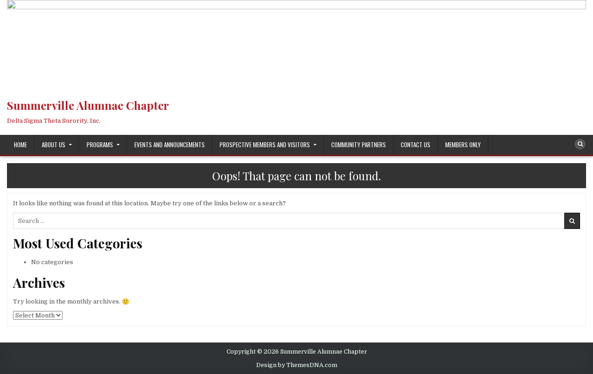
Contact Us (415, 144)
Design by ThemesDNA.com (296, 365)
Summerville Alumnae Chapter (88, 105)
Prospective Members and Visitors (265, 144)
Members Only (463, 144)
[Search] (580, 144)
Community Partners (358, 144)
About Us (53, 144)
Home (20, 144)
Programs (100, 144)
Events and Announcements (169, 144)
